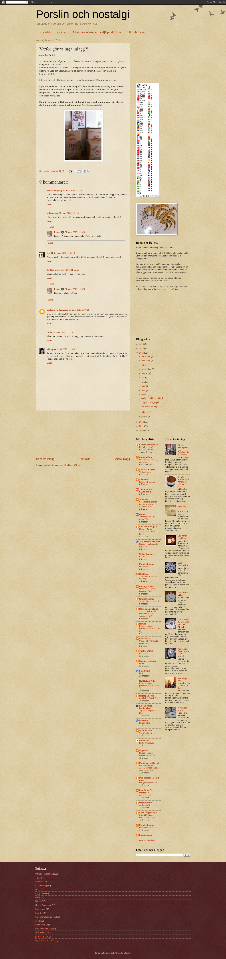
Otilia (49, 332)
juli (143, 377)
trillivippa (51, 349)
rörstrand (39, 882)
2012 (141, 422)
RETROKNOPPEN (147, 681)
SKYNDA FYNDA (147, 469)
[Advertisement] (83, 434)
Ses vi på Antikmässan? (149, 601)
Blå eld (38, 901)
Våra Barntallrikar (183, 564)
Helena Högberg (54, 190)
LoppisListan (145, 835)
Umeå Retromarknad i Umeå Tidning (148, 642)
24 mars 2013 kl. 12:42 (73, 190)
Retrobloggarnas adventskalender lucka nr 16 (184, 683)
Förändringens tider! (147, 828)
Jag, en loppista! (147, 840)
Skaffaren (143, 479)
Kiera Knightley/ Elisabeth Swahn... (147, 448)
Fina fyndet (144, 671)
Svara (49, 204)
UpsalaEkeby (145, 803)
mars (144, 395)
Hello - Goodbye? (146, 743)
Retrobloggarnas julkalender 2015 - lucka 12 (149, 685)
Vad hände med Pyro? (183, 537)
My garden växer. (182, 709)
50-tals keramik (146, 554)
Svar (52, 227)
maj (143, 386)
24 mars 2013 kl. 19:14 (64, 253)
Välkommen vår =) (147, 733)
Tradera (38, 878)
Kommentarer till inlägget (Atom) (66, 465)
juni (143, 382)
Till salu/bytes (136, 32)
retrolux (143, 514)
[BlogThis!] (79, 171)
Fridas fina (144, 740)
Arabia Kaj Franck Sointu (149, 698)
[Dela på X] (81, 171)
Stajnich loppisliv (147, 661)
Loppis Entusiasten (148, 445)
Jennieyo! (144, 499)
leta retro (143, 720)
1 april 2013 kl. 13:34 (66, 349)
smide (38, 921)
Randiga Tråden (146, 586)
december (146, 356)
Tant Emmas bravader (149, 542)
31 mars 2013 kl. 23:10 (75, 232)
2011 (141, 426)
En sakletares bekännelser (145, 707)
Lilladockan (52, 213)
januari (145, 416)
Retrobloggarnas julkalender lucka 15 (147, 754)
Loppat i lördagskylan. (151, 402)
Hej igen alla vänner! (148, 783)
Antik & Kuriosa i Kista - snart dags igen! (149, 769)
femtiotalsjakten (146, 599)
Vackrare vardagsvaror (57, 310)
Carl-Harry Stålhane (44, 929)
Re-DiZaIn (144, 574)
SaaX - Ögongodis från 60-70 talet (148, 814)
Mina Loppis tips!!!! (147, 818)
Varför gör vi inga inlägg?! (152, 398)
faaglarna (143, 750)
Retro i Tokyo (144, 723)
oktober (145, 365)
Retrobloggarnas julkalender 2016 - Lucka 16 (149, 628)
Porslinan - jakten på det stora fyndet (149, 764)
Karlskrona (40, 909)
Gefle (37, 897)
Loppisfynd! (144, 566)
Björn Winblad (41, 925)
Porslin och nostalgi (83, 14)
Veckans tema (145, 472)
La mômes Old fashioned (146, 791)
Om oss (62, 32)
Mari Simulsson (42, 932)
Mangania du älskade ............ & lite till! (149, 610)
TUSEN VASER (146, 651)
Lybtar (57, 232)
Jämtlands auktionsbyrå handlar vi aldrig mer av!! (183, 482)
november (146, 360)
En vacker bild (145, 492)
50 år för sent (145, 730)
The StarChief (145, 489)
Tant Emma (52, 270)
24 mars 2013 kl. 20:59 (68, 270)
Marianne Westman (44, 874)
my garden (40, 893)
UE (36, 889)
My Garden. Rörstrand (45, 940)
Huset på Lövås (146, 696)
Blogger (127, 953)
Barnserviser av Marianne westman (183, 621)
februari (145, 412)
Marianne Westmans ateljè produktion (97, 32)
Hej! (141, 673)
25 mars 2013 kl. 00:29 (79, 310)
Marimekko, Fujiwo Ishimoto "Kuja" (147, 590)
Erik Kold (39, 913)
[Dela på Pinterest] (87, 171)
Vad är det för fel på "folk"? (153, 407)
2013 (141, 353)
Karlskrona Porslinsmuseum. (183, 651)
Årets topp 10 (144, 805)
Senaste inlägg (45, 458)
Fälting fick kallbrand (148, 482)
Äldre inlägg (122, 458)
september (147, 369)
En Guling (143, 653)
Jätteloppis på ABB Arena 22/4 (147, 518)
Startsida (45, 32)
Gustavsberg (41, 886)
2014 (141, 348)
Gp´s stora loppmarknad (46, 917)
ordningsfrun (145, 457)
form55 (50, 253)
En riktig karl (144, 556)
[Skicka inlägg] (70, 171)
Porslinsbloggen (147, 564)
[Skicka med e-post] (76, 171)
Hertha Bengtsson (43, 905)
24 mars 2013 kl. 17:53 (69, 213)
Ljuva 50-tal (144, 638)
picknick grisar (41, 936)
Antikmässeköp (145, 795)
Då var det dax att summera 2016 (146, 615)
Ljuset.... (142, 663)
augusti (145, 373)
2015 (141, 344)
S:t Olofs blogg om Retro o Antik (148, 528)
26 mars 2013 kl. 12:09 (63, 332)
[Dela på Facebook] (84, 171)
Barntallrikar (183, 592)
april (144, 390)
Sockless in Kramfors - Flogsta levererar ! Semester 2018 (148, 504)
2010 (141, 430)
